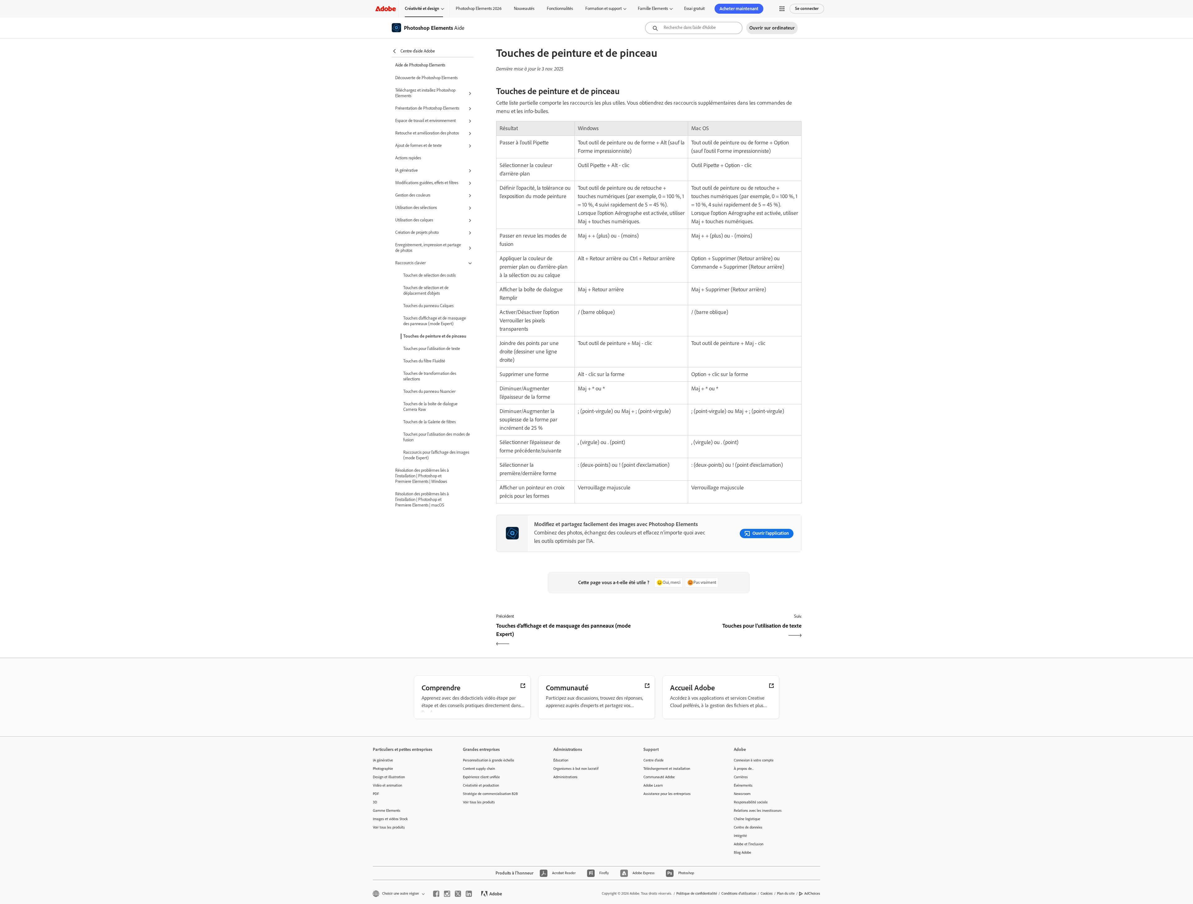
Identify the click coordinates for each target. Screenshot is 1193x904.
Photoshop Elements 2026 (478, 8)
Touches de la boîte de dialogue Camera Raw (430, 406)
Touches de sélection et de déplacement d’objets (426, 290)
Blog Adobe (742, 852)
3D (375, 802)
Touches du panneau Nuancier (429, 391)
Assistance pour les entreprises (667, 794)
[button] (782, 9)
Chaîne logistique (747, 819)
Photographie (383, 768)
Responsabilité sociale (751, 802)
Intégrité (740, 836)
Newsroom (742, 794)
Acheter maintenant (739, 8)
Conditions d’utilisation (738, 893)
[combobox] (694, 28)
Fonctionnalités (560, 8)
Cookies (767, 893)
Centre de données (748, 827)
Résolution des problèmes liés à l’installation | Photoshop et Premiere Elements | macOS (422, 499)
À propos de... (744, 768)
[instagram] (447, 894)
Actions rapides (408, 158)
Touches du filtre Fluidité (424, 361)
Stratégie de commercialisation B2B (490, 794)
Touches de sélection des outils (429, 275)
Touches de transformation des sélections (429, 376)
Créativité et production (481, 785)
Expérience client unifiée (481, 777)
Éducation (560, 760)
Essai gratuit (694, 8)
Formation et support (603, 8)
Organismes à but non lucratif (575, 768)
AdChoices (812, 893)
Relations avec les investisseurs (758, 810)
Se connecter (807, 8)
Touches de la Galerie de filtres (429, 422)
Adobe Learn (653, 785)
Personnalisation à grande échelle (488, 760)
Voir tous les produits (389, 827)
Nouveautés (524, 8)
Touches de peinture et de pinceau (434, 336)
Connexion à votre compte (754, 760)
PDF (376, 794)
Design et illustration (389, 777)
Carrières (741, 777)
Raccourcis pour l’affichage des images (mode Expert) (436, 455)
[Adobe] (385, 8)
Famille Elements (653, 8)
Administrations (565, 777)
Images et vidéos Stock (390, 819)
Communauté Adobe (659, 777)
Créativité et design (422, 8)
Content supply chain (479, 768)
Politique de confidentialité (696, 893)
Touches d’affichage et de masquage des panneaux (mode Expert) (434, 321)
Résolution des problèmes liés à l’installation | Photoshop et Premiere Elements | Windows (422, 476)
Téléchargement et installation (666, 768)
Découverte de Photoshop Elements (426, 77)
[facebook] (436, 894)
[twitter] (458, 894)
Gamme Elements (386, 810)
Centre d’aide (653, 760)
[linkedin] (469, 894)
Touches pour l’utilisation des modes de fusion (436, 437)
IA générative (383, 760)
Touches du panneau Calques (428, 305)
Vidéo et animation (387, 785)
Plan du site (786, 893)
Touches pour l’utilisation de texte (431, 348)
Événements (743, 785)
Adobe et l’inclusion (748, 844)
